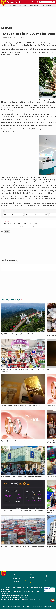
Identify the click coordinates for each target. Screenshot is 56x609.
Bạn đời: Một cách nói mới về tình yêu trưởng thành (15, 441)
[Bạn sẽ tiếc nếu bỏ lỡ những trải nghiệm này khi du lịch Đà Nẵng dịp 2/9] (23, 317)
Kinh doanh (7, 27)
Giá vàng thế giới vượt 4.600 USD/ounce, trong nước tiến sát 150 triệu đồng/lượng (20, 406)
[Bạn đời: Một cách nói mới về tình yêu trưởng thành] (23, 424)
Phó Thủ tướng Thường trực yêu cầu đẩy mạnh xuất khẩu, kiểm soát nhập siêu (22, 546)
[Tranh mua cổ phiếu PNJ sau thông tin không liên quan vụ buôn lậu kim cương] (23, 494)
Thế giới (31, 5)
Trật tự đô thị (13, 5)
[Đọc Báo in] (37, 2)
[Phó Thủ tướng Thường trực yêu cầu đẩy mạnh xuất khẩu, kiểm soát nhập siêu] (23, 530)
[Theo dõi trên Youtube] (32, 2)
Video (42, 5)
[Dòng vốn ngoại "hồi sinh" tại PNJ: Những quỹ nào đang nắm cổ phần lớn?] (23, 460)
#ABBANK (7, 231)
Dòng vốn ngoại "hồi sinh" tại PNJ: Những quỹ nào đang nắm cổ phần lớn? (21, 476)
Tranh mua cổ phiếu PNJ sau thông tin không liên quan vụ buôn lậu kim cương (22, 510)
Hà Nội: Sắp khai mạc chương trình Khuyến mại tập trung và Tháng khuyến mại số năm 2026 (22, 370)
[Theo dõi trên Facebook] (30, 2)
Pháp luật (37, 5)
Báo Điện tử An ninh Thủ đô (3, 3)
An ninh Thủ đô (14, 2)
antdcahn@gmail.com (47, 581)
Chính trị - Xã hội (23, 5)
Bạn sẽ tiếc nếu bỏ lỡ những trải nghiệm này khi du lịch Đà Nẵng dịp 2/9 (20, 334)
